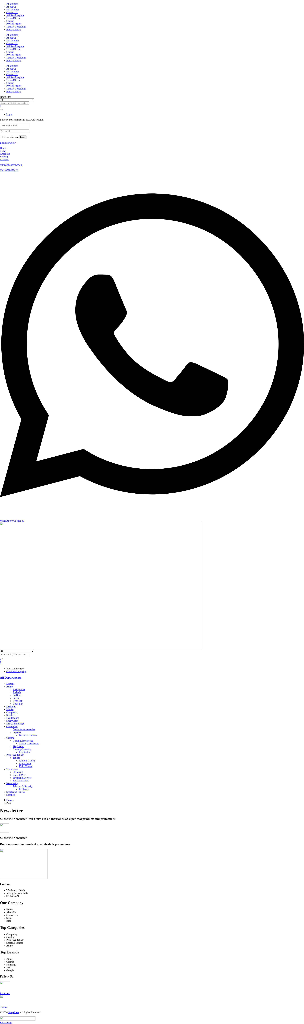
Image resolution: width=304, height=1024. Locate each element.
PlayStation (18, 746)
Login (22, 137)
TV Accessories (20, 780)
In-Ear (16, 698)
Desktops (11, 706)
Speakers (10, 715)
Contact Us (12, 12)
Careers (10, 21)
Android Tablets (27, 760)
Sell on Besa (12, 9)
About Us (11, 6)
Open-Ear (17, 703)
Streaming (18, 772)
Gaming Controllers (29, 743)
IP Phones (24, 789)
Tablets (16, 757)
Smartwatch (12, 720)
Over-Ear (17, 700)
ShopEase (13, 1012)
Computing (12, 726)
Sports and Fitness (15, 792)
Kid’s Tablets (25, 766)
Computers (11, 712)
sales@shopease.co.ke (11, 165)
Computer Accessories (24, 729)
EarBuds (17, 695)
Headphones (19, 689)
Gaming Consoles (22, 749)
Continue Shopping (16, 671)
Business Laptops (28, 735)
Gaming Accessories (23, 740)
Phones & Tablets (15, 755)
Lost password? (8, 142)
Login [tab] (9, 114)
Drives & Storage (15, 723)
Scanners (10, 794)
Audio (9, 686)
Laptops (10, 683)
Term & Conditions (16, 26)
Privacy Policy (13, 23)
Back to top (6, 1022)
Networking (12, 783)
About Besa (12, 4)
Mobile (9, 709)
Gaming (10, 737)
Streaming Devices (22, 777)
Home (9, 800)
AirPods (17, 692)
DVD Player (19, 774)
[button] (0, 663)
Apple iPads (25, 763)
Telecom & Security (23, 786)
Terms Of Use (13, 18)
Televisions (12, 769)
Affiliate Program (15, 15)
